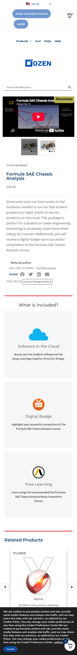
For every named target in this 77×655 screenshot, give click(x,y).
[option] (38, 584)
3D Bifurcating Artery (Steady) (38, 605)
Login (21, 24)
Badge (38, 599)
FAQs (47, 41)
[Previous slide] (5, 587)
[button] (22, 274)
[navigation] (38, 4)
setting (58, 642)
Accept (10, 649)
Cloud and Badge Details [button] (36, 281)
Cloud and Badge (16, 165)
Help (58, 41)
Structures (49, 268)
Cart (38, 41)
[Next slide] (71, 587)
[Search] (69, 87)
